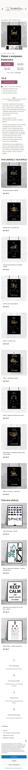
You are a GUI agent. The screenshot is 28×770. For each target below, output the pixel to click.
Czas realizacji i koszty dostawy (11, 733)
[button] (26, 741)
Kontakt (5, 730)
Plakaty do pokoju (16, 20)
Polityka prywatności (9, 768)
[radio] (7, 64)
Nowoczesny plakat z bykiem (10, 190)
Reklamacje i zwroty (8, 735)
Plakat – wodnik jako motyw (10, 378)
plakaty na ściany (8, 53)
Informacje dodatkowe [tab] (14, 100)
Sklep (10, 20)
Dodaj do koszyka (9, 82)
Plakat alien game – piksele (10, 531)
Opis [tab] (14, 97)
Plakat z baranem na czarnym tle (11, 491)
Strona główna (4, 20)
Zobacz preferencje (14, 764)
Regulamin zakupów (8, 738)
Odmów (14, 761)
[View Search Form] (25, 9)
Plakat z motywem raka (9, 341)
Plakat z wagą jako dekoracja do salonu (13, 415)
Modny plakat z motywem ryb (11, 227)
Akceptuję (14, 757)
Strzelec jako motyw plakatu (10, 303)
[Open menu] (2, 9)
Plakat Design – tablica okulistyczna (12, 646)
